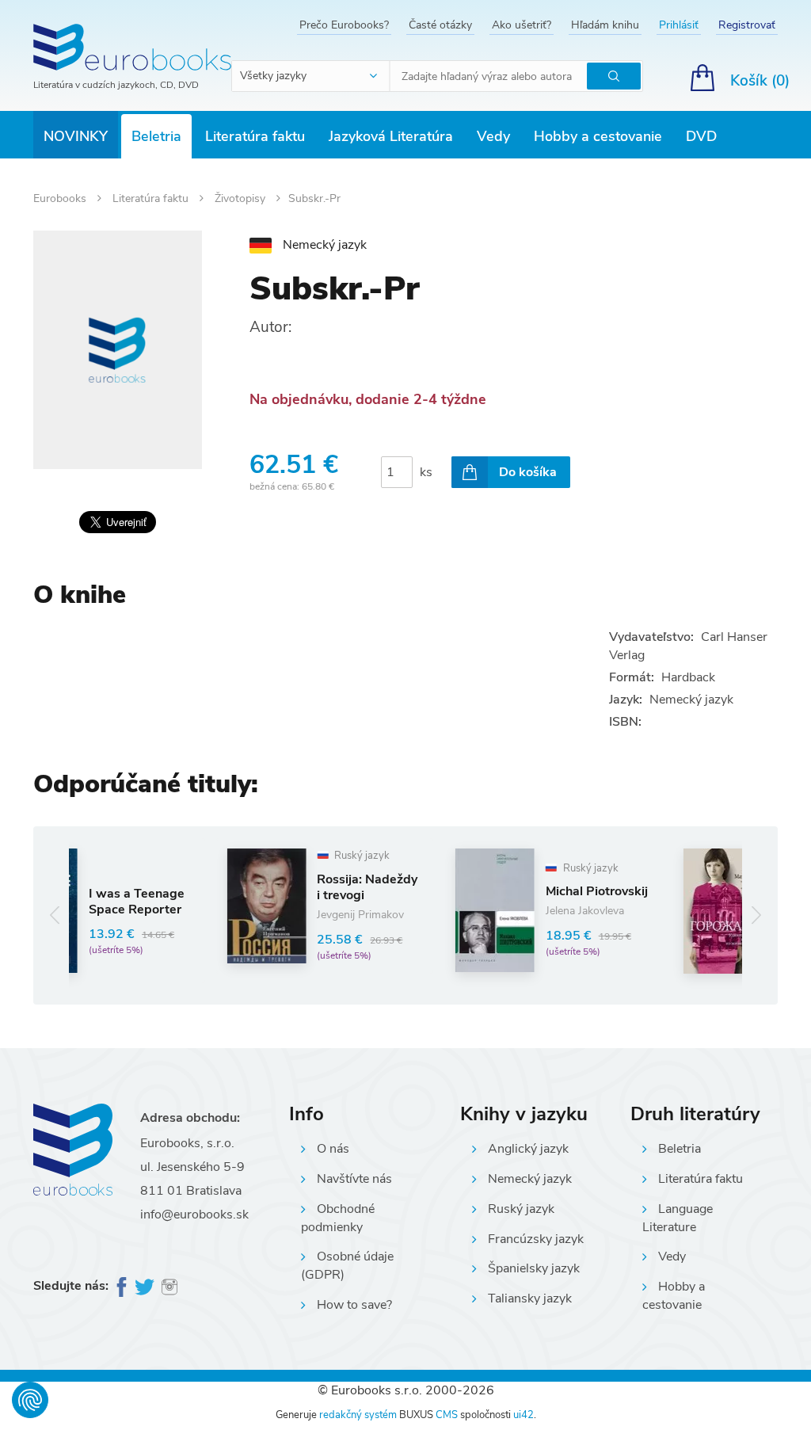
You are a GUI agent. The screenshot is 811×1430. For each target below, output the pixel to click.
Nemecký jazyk (530, 1179)
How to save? (354, 1305)
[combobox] (311, 76)
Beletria (156, 136)
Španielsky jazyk (534, 1268)
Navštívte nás (354, 1179)
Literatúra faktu (255, 136)
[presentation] (55, 915)
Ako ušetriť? (521, 24)
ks (426, 472)
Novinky (76, 136)
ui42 (523, 1415)
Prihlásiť (679, 24)
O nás (333, 1148)
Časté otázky (440, 24)
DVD (701, 136)
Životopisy (241, 198)
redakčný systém (358, 1415)
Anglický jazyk (528, 1148)
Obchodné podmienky (338, 1218)
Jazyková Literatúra (391, 136)
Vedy (493, 136)
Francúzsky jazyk (536, 1239)
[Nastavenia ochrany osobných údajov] (30, 1400)
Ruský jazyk (521, 1209)
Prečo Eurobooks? (344, 24)
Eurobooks (61, 198)
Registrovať (746, 24)
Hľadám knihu (605, 24)
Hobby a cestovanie (598, 136)
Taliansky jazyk (530, 1298)
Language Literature (677, 1218)
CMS (447, 1415)
